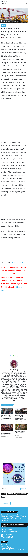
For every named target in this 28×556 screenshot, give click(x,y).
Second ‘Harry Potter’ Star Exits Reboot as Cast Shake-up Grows (6, 433)
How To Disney (6, 534)
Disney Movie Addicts (9, 531)
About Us (4, 546)
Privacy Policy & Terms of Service (13, 549)
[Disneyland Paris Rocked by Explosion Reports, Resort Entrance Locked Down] (21, 411)
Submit (6, 503)
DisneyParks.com (7, 520)
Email (3, 497)
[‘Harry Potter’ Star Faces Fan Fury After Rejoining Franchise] (7, 411)
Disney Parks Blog (18, 262)
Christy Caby (5, 37)
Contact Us (5, 545)
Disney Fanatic (6, 530)
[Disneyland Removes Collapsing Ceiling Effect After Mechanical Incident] (21, 427)
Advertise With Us (7, 548)
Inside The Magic (7, 537)
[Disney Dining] (5, 3)
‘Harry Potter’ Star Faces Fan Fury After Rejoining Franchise (6, 417)
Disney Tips (5, 533)
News (3, 25)
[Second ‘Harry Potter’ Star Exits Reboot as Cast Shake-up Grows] (7, 427)
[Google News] (14, 356)
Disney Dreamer (7, 536)
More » (14, 400)
